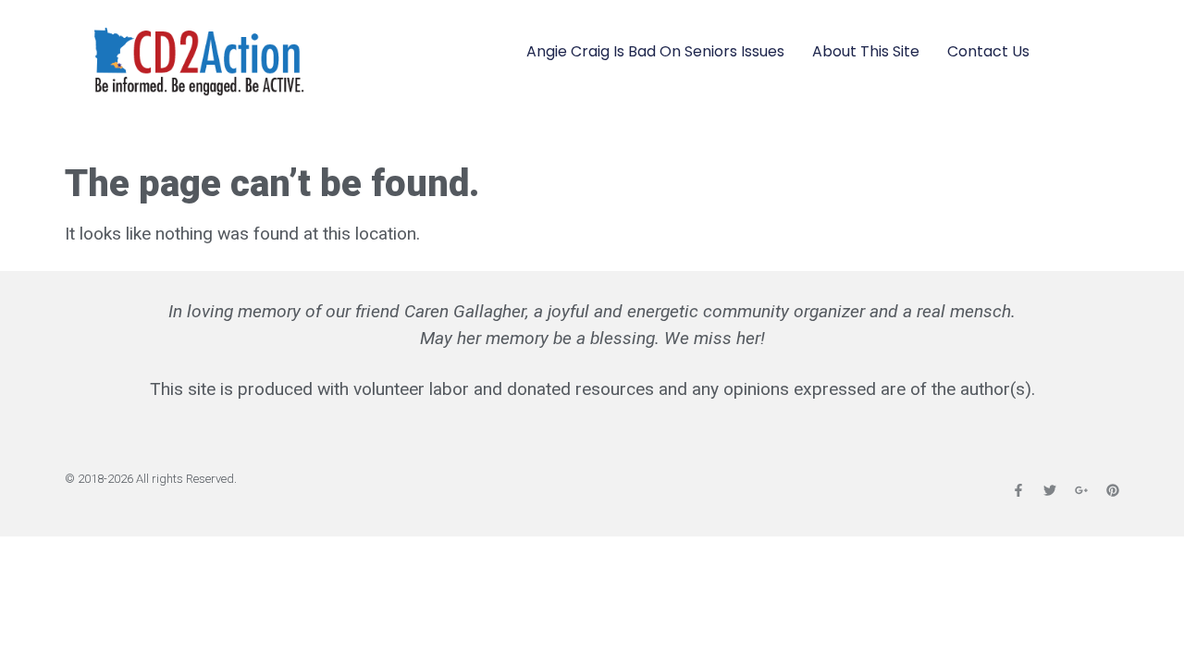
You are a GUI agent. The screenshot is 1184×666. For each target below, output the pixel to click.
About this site (865, 51)
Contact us (988, 51)
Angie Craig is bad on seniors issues (655, 51)
